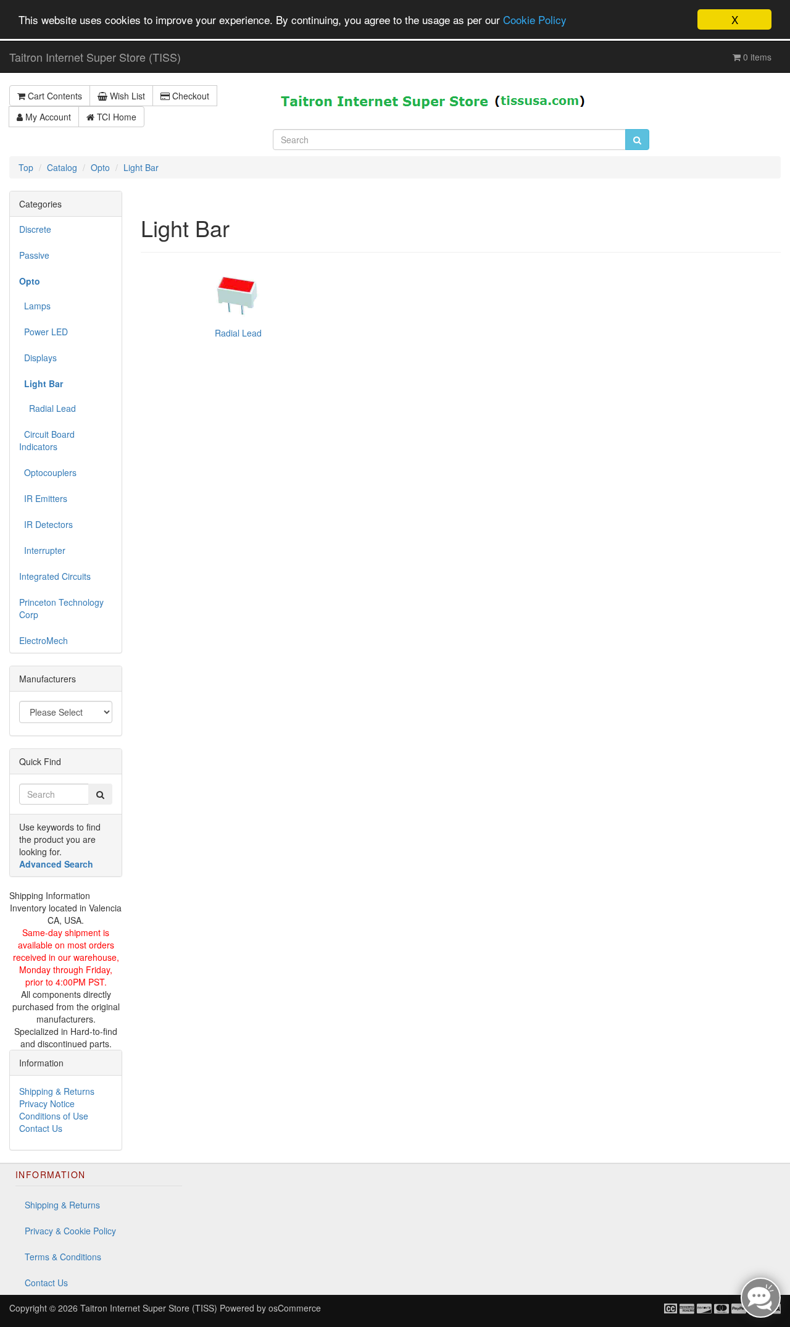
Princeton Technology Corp (61, 608)
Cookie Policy (535, 20)
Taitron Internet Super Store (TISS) (95, 57)
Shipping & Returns (56, 1091)
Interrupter (42, 550)
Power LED (43, 331)
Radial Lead (47, 408)
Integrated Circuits (55, 576)
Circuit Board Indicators (47, 440)
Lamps (35, 305)
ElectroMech (43, 640)
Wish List (126, 96)
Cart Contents (53, 96)
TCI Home (115, 117)
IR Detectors (46, 524)
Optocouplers (48, 472)
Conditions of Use (53, 1116)
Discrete (35, 229)
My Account (47, 117)
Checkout (189, 96)
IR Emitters (43, 498)
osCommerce (294, 1308)
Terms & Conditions (63, 1256)
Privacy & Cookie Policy (70, 1230)
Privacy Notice (47, 1103)
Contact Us (40, 1128)
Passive (34, 255)
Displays (38, 357)
